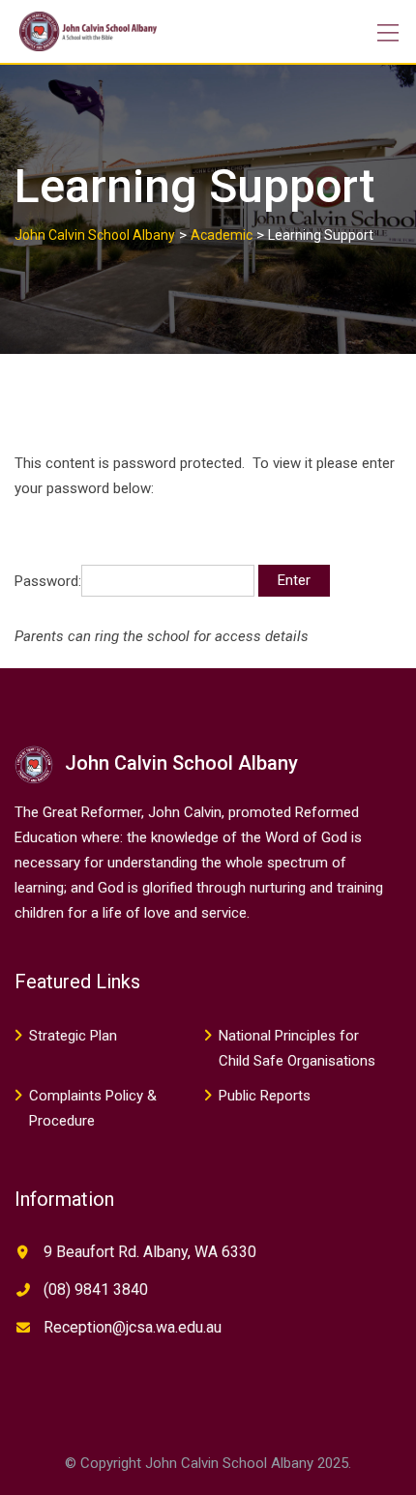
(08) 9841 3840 (96, 1289)
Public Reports (265, 1095)
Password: (48, 580)
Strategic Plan (73, 1035)
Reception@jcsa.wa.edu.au (133, 1327)
